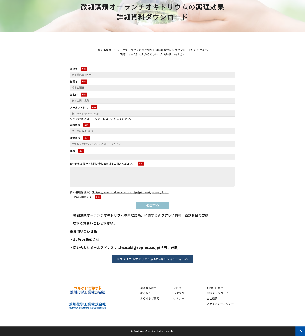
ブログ (177, 288)
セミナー (178, 298)
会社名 (74, 68)
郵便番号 (75, 137)
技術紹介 (145, 293)
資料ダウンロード (218, 293)
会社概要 (212, 298)
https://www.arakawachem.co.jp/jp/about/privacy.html (131, 192)
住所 (72, 150)
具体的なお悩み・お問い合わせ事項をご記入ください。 (102, 163)
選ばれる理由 (148, 288)
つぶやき (178, 293)
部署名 (74, 81)
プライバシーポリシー (220, 303)
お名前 (74, 94)
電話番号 (75, 124)
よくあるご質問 (149, 298)
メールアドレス (79, 107)
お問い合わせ (215, 288)
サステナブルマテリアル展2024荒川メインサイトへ (152, 259)
